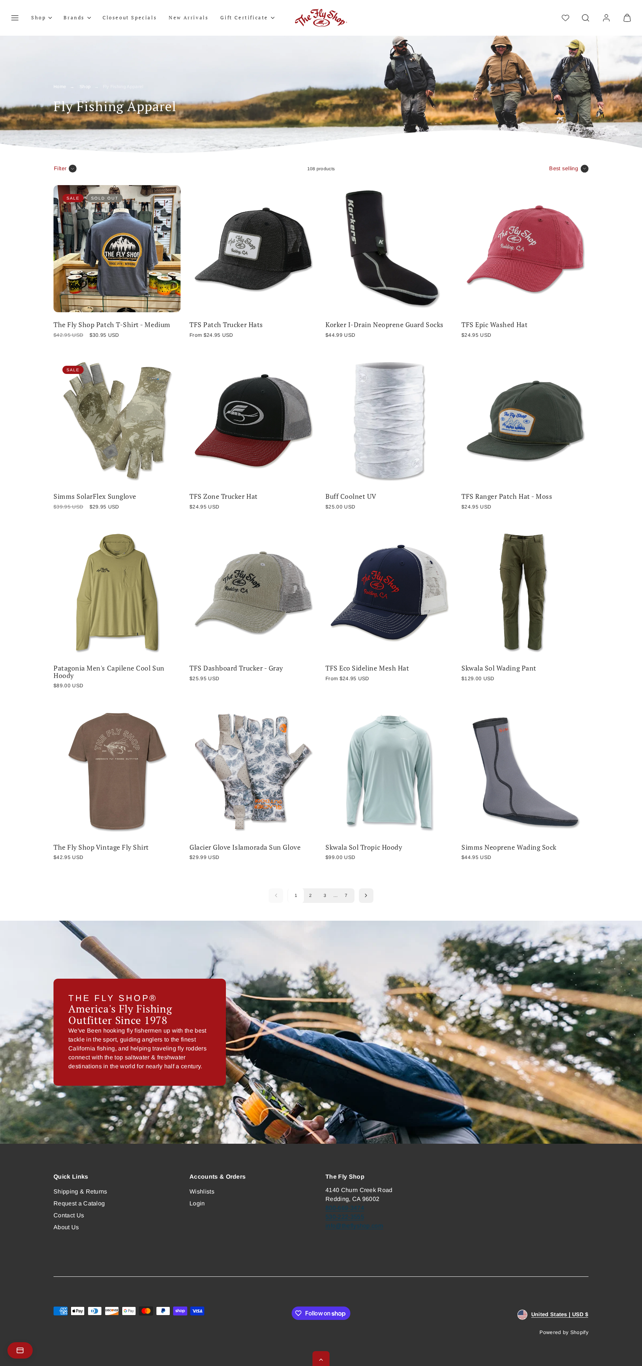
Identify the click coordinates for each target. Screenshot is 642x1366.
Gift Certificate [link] (244, 17)
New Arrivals (188, 17)
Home (60, 86)
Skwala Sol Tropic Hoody (363, 847)
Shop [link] (38, 17)
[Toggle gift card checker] (20, 1350)
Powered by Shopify (563, 1332)
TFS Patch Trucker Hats (226, 324)
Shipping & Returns (80, 1191)
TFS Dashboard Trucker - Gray (236, 668)
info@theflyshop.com (354, 1226)
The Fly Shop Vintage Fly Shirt (101, 847)
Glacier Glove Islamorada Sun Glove (245, 847)
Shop (85, 86)
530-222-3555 (344, 1217)
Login (197, 1203)
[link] (606, 18)
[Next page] (366, 895)
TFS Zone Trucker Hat (223, 496)
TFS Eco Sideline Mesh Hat (367, 668)
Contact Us (69, 1215)
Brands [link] (74, 17)
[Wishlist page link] (565, 18)
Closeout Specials (130, 17)
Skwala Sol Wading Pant (498, 668)
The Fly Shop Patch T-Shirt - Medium (112, 324)
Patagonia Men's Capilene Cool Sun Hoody (109, 672)
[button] (15, 18)
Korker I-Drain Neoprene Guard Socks (384, 324)
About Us (66, 1227)
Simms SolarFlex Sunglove (95, 496)
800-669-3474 (344, 1208)
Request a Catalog (79, 1203)
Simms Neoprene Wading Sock (509, 847)
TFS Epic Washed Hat (494, 324)
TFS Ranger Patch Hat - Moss (506, 496)
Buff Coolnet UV (350, 496)
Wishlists (201, 1191)
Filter (60, 168)
